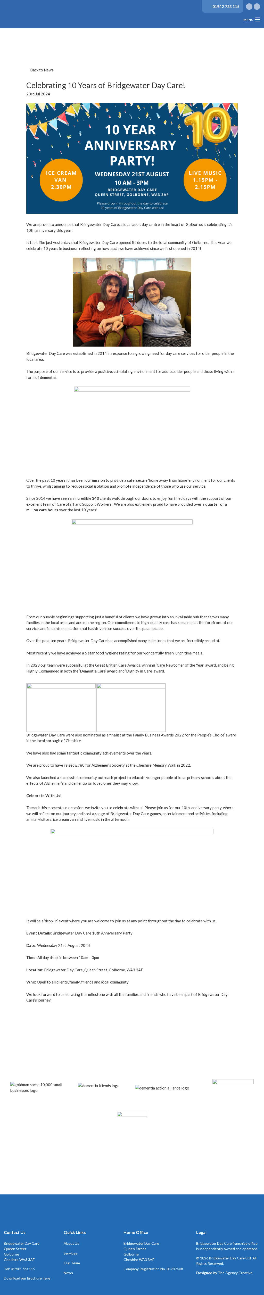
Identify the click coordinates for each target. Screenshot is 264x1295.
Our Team (72, 1263)
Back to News (41, 70)
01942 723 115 (226, 6)
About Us (71, 1243)
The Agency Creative (235, 1273)
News (68, 1273)
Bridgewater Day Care (23, 15)
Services (70, 1253)
